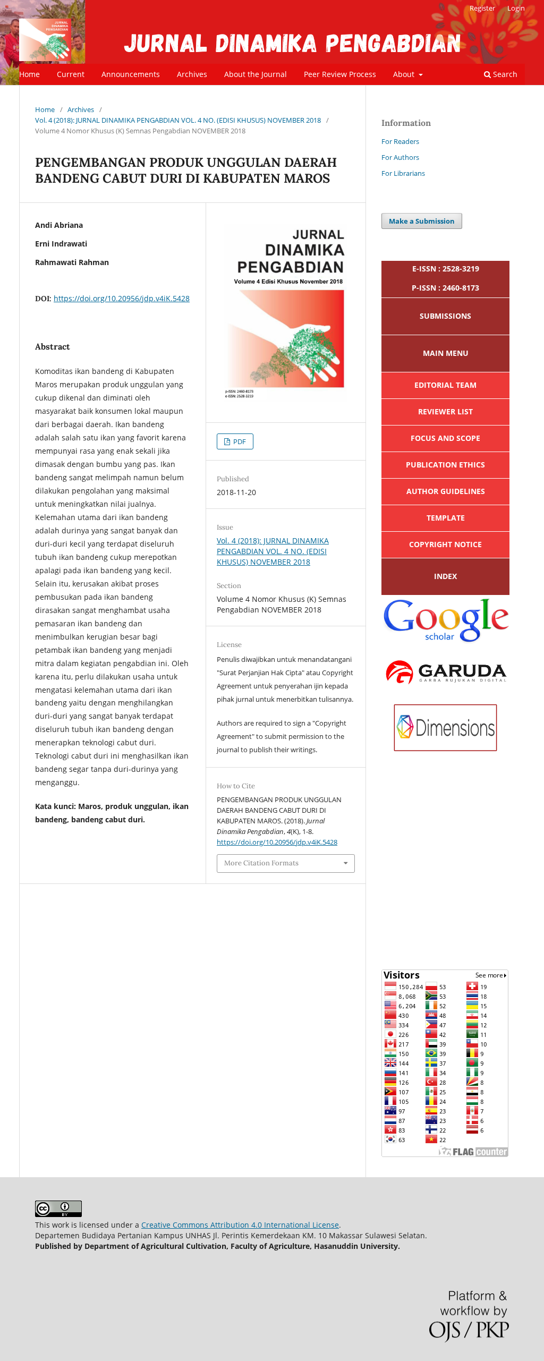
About (404, 74)
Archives (192, 74)
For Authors (400, 157)
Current (70, 74)
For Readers (400, 141)
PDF (239, 441)
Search (504, 74)
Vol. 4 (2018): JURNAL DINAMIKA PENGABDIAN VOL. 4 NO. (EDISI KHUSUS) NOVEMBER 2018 (178, 120)
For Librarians (403, 173)
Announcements (130, 74)
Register (482, 8)
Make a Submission (422, 221)
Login (516, 8)
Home (29, 74)
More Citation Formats (261, 862)
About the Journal (255, 74)
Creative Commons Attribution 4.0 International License (240, 1225)
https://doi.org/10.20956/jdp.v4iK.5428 (122, 298)
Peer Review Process (340, 74)
